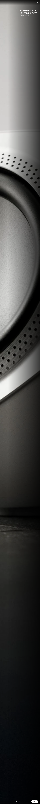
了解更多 (34, 801)
